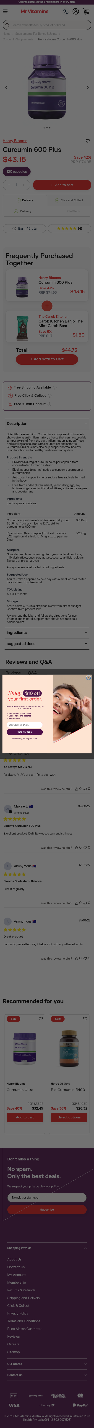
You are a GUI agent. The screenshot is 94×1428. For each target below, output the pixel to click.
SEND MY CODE (25, 732)
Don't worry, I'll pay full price (24, 738)
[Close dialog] (88, 678)
